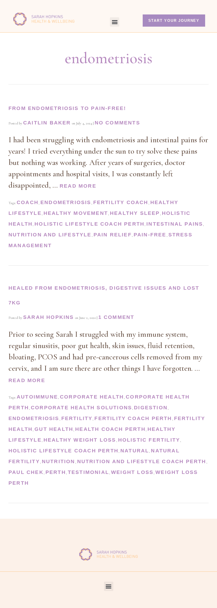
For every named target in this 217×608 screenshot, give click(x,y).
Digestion (151, 407)
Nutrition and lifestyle (50, 235)
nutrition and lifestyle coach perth (141, 461)
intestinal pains (174, 224)
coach (27, 202)
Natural (134, 451)
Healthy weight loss (80, 440)
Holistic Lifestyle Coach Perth (89, 224)
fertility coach (120, 202)
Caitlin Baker (47, 123)
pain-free (150, 235)
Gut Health (53, 429)
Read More (78, 186)
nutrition (58, 461)
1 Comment (116, 317)
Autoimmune (37, 397)
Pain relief (113, 235)
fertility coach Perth (133, 418)
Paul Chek (26, 472)
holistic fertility (149, 440)
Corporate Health (92, 397)
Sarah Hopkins (48, 317)
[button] (114, 22)
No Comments (117, 123)
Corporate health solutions (81, 407)
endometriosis (65, 202)
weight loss (132, 472)
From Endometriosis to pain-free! (67, 108)
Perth (55, 472)
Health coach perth (110, 429)
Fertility (77, 418)
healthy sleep (135, 213)
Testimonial (88, 472)
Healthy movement (76, 213)
